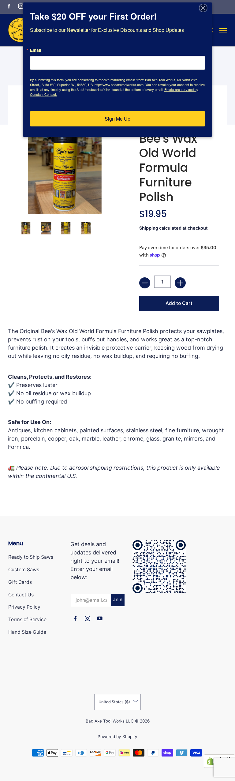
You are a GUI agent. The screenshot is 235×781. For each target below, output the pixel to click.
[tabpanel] (117, 407)
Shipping (148, 228)
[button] (9, 5)
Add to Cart (179, 303)
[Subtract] (144, 282)
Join (117, 600)
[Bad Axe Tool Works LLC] (20, 30)
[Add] (180, 282)
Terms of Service (27, 619)
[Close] (207, 8)
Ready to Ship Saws (30, 557)
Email (35, 50)
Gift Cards (20, 582)
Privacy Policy (24, 607)
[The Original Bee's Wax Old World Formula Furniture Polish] (26, 228)
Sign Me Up (117, 118)
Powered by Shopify (117, 736)
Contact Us (21, 595)
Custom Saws (23, 570)
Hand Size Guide (27, 632)
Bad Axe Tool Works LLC (110, 721)
